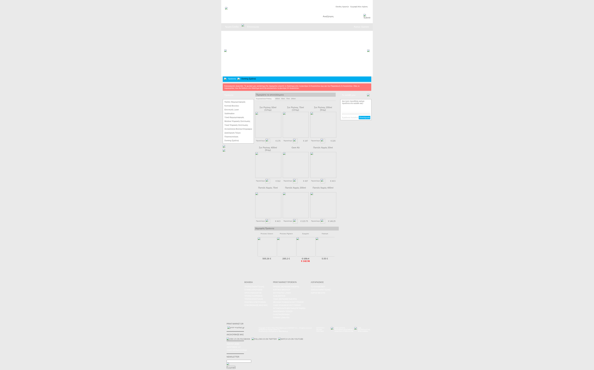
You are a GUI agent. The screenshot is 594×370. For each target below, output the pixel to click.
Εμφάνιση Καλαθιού (350, 117)
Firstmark (325, 234)
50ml (283, 98)
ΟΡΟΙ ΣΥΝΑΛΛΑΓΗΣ (253, 293)
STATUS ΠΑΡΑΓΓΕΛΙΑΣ (321, 290)
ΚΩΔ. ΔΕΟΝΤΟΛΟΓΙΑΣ (364, 328)
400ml (277, 98)
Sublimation (279, 296)
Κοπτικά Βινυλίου (281, 290)
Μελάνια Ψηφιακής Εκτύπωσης (288, 302)
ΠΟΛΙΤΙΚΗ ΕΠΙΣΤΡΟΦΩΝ (255, 302)
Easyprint (305, 234)
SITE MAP (320, 331)
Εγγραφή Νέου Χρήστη (359, 7)
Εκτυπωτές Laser (282, 293)
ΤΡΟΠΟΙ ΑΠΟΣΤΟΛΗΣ (253, 299)
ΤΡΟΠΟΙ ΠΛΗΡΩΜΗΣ (253, 296)
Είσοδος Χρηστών (342, 7)
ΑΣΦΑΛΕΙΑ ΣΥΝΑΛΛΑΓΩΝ (343, 331)
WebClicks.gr (283, 331)
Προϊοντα (232, 79)
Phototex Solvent (267, 234)
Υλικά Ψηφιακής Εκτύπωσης (287, 305)
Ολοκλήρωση (364, 117)
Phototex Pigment (286, 234)
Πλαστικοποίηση (281, 314)
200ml (293, 98)
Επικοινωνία (253, 26)
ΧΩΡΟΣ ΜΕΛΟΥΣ (318, 293)
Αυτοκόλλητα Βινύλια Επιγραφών (289, 308)
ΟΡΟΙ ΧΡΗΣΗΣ (339, 328)
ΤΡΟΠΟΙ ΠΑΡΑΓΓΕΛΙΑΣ (254, 287)
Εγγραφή (231, 367)
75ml (288, 98)
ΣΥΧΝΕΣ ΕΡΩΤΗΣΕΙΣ (253, 290)
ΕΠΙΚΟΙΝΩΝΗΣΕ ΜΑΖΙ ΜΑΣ (256, 305)
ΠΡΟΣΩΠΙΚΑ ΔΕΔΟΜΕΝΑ (343, 329)
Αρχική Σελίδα (232, 26)
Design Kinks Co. (274, 329)
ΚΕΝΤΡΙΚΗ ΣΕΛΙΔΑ (320, 328)
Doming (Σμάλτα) (281, 318)
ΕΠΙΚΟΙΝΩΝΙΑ (363, 331)
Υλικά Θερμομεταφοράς (285, 299)
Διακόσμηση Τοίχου (283, 311)
